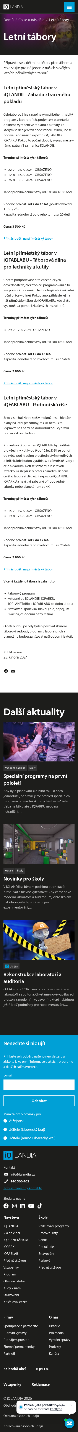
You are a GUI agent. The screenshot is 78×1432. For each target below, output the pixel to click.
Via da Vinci (11, 1233)
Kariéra (54, 1353)
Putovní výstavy (15, 1333)
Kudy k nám (12, 1288)
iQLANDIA (10, 1226)
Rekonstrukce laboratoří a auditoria (32, 977)
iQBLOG (42, 1368)
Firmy (8, 1317)
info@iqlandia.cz (22, 1174)
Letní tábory (59, 19)
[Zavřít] (71, 1405)
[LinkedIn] (22, 1206)
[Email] (13, 671)
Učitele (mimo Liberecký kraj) (32, 1137)
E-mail (8, 1075)
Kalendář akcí (14, 1368)
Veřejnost (16, 1120)
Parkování (46, 1260)
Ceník (43, 1240)
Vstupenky (11, 1267)
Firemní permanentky (19, 1346)
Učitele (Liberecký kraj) (27, 1129)
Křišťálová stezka (15, 1302)
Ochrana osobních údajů (21, 1415)
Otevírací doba (14, 1281)
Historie (54, 1326)
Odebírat (39, 1100)
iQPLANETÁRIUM (15, 1240)
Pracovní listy (48, 1233)
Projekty (55, 1346)
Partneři (9, 1353)
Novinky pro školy (23, 878)
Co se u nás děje (31, 19)
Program (9, 1274)
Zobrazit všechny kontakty (22, 1188)
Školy (43, 1217)
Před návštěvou (14, 1260)
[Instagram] (14, 1206)
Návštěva (11, 1217)
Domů (8, 19)
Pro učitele (46, 1246)
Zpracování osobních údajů (23, 1426)
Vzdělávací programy (54, 1226)
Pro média (56, 1333)
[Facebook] (6, 671)
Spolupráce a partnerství (21, 1326)
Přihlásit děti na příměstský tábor (28, 238)
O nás (53, 1317)
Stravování (11, 1295)
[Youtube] (31, 1206)
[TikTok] (39, 1206)
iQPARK (9, 1246)
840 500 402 (19, 1181)
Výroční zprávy (59, 1339)
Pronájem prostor (16, 1339)
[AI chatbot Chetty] (69, 1423)
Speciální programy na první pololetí (35, 779)
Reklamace (41, 1384)
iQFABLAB (10, 1253)
